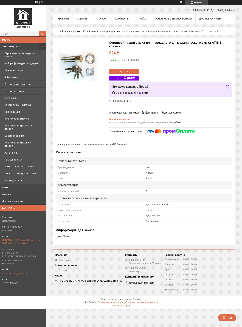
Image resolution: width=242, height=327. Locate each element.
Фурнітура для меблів (16, 118)
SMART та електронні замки (20, 173)
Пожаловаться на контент (111, 302)
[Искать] (42, 34)
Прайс (142, 18)
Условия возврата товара (173, 18)
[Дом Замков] (23, 16)
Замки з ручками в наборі (19, 166)
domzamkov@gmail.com (15, 273)
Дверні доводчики (14, 135)
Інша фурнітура (13, 180)
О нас (5, 187)
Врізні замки (11, 77)
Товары (81, 18)
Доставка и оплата (13, 201)
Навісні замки (12, 111)
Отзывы (6, 194)
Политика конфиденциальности (141, 302)
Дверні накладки (14, 70)
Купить (124, 71)
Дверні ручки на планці (17, 104)
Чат (230, 317)
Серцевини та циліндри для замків (20, 55)
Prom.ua (137, 299)
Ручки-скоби (11, 152)
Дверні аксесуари (14, 91)
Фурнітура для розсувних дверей (18, 127)
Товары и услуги (11, 46)
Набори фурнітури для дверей (21, 63)
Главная (63, 18)
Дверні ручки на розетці (18, 84)
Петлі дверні (11, 97)
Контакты (122, 18)
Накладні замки (13, 159)
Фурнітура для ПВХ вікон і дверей (18, 144)
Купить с (118, 78)
